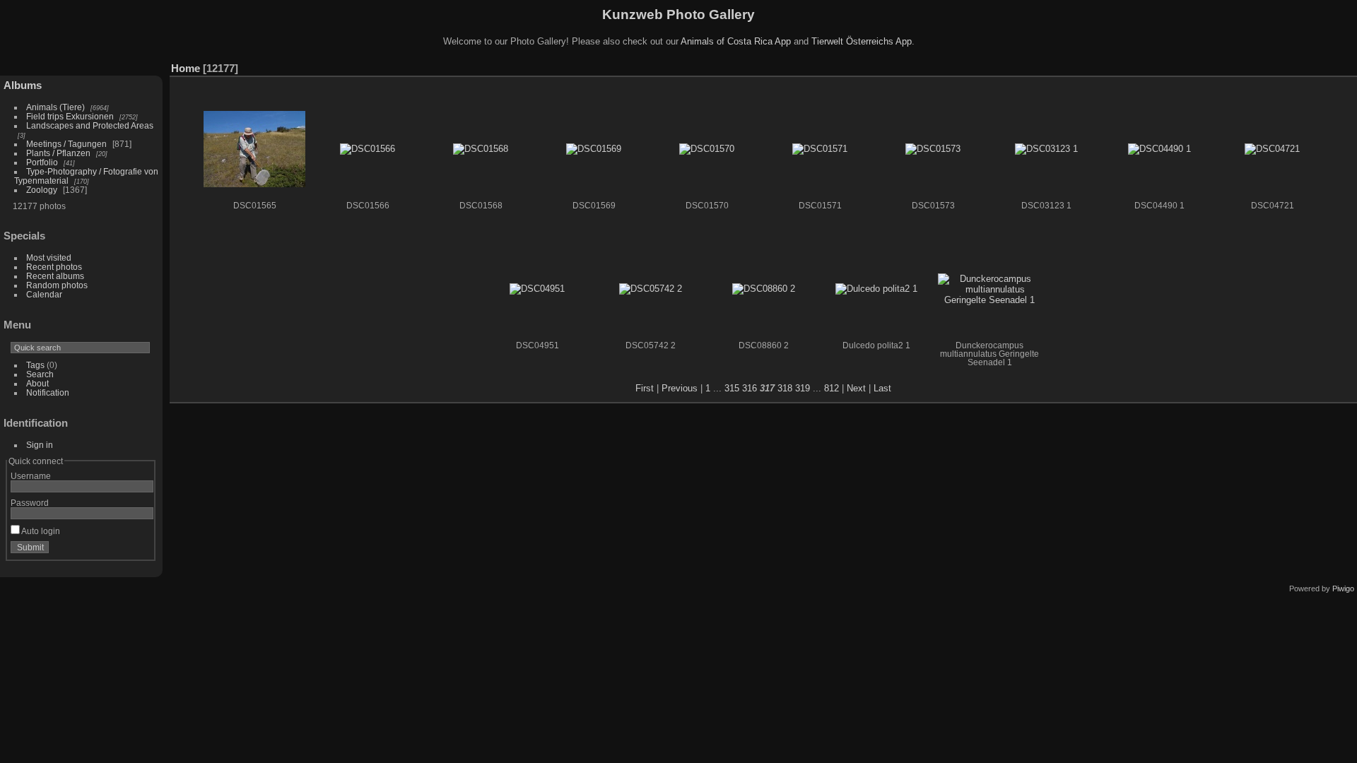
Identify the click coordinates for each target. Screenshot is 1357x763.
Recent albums (55, 275)
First (644, 388)
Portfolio (42, 162)
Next (856, 388)
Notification (47, 392)
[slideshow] (1325, 65)
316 (749, 388)
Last (882, 388)
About (37, 383)
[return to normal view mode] (1346, 65)
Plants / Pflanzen (58, 153)
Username (31, 475)
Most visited (48, 257)
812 (831, 388)
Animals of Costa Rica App (736, 41)
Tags (35, 364)
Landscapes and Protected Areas (89, 125)
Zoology (41, 189)
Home (185, 68)
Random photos (57, 285)
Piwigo (1343, 588)
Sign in (39, 444)
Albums (23, 85)
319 (802, 388)
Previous (680, 388)
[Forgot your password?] (140, 550)
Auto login (40, 531)
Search (40, 374)
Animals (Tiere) (55, 107)
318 (784, 388)
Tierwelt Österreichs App (861, 41)
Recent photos (54, 266)
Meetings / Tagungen (66, 143)
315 (731, 388)
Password (30, 502)
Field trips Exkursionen (70, 116)
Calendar (44, 294)
